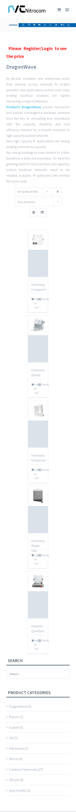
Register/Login (38, 48)
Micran (13, 758)
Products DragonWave (23, 107)
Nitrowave (16, 748)
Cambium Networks (23, 769)
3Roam (14, 779)
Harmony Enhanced (38, 458)
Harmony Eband (38, 372)
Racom (14, 716)
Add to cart (36, 303)
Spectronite (17, 790)
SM (11, 737)
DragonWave (18, 706)
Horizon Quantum (37, 628)
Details (43, 299)
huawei (14, 727)
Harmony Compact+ (39, 287)
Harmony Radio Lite (38, 545)
